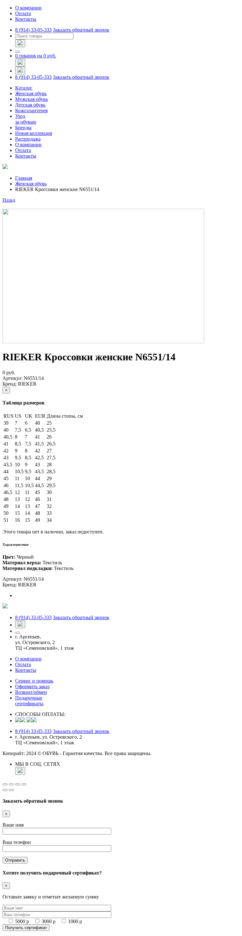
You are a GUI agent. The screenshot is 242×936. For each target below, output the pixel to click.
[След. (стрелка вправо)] (11, 790)
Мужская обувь (31, 99)
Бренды (23, 127)
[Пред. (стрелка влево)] (5, 790)
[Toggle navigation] (17, 52)
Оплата (23, 13)
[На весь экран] (17, 784)
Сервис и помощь (34, 680)
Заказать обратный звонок (81, 29)
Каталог (23, 87)
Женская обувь (31, 93)
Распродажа (28, 139)
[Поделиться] (11, 784)
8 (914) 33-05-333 (33, 29)
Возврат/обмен (31, 692)
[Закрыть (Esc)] (5, 784)
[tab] (127, 595)
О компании (28, 7)
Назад (9, 200)
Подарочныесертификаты (29, 700)
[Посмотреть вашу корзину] (20, 63)
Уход (25, 119)
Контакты (25, 19)
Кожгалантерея (31, 110)
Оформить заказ (32, 686)
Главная (23, 178)
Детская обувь (30, 105)
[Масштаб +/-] (23, 784)
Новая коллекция (33, 133)
